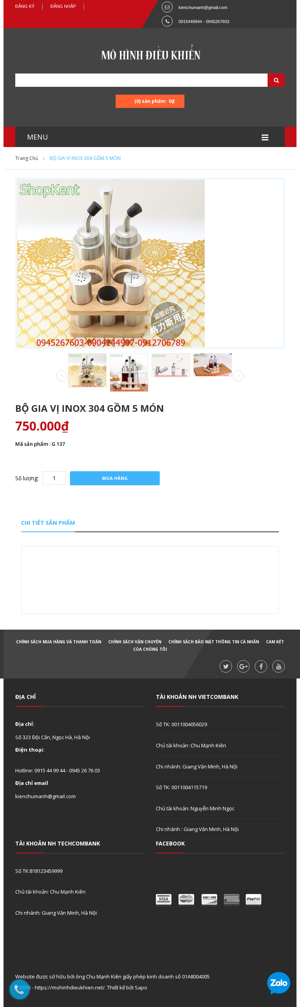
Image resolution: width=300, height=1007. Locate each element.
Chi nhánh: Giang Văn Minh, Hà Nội (197, 766)
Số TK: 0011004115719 (181, 787)
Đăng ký (24, 6)
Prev (61, 376)
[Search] (266, 80)
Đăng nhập (63, 6)
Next (238, 375)
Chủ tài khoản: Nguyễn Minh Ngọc (195, 808)
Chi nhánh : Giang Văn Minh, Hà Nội (197, 829)
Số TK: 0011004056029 (181, 724)
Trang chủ (26, 158)
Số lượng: (27, 478)
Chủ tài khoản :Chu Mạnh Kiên (191, 745)
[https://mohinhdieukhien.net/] (150, 54)
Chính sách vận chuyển (134, 641)
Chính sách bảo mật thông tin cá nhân (213, 641)
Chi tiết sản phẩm (48, 522)
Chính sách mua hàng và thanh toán (58, 641)
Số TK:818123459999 (38, 870)
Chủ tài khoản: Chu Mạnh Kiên (50, 891)
